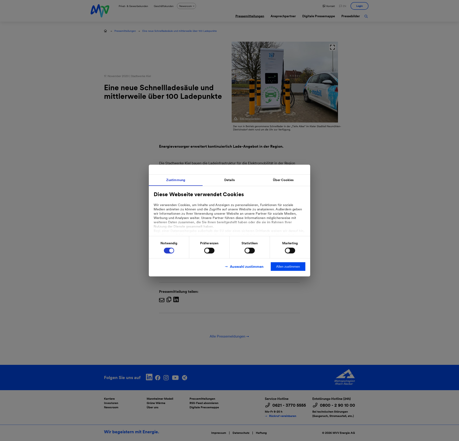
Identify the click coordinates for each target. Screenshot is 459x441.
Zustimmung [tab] (175, 180)
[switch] (209, 250)
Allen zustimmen (288, 266)
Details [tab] (229, 180)
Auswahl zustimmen (247, 266)
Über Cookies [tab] (283, 180)
